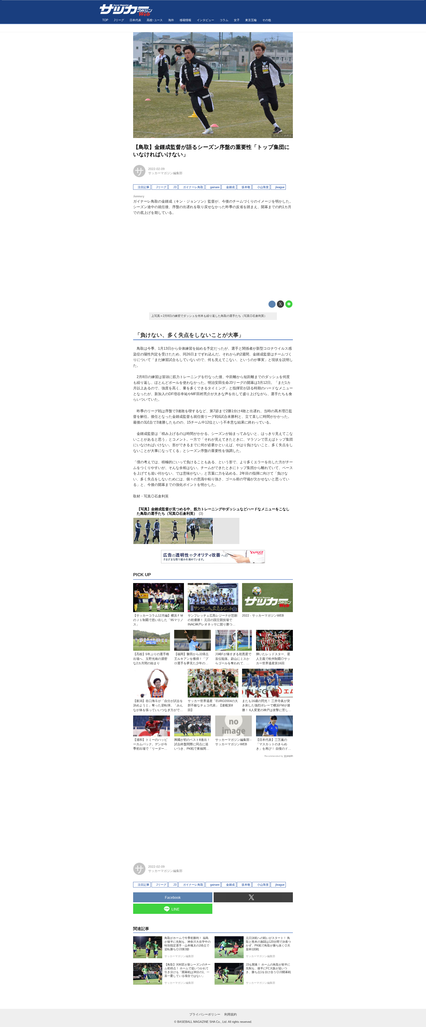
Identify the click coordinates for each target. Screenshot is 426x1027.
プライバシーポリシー (204, 1014)
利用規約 (230, 1014)
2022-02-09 (156, 169)
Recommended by (273, 756)
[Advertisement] (213, 258)
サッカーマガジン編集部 (165, 173)
